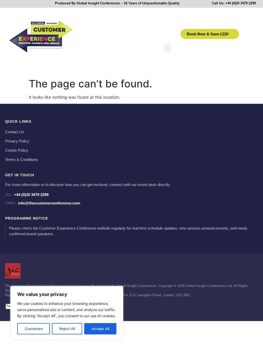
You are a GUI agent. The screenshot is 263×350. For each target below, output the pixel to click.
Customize (34, 328)
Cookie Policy (16, 150)
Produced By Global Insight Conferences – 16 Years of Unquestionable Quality (117, 3)
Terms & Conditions (21, 160)
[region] (66, 313)
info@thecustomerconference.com (42, 203)
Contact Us (14, 132)
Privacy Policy (17, 141)
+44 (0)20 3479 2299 (27, 194)
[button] (167, 48)
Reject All (67, 328)
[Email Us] (9, 307)
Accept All (100, 328)
